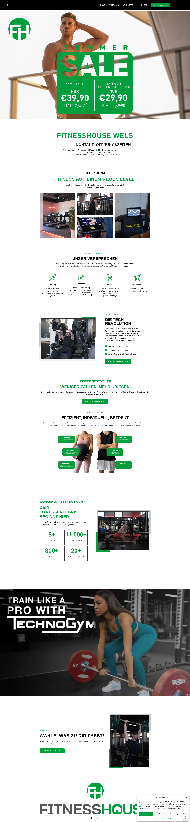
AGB (95, 818)
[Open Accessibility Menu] (185, 817)
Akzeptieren (146, 814)
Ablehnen (160, 814)
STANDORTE (128, 5)
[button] (186, 797)
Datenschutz (104, 818)
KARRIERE (143, 5)
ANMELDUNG (114, 5)
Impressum (170, 818)
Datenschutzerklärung (160, 818)
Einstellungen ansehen (178, 814)
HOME (102, 5)
